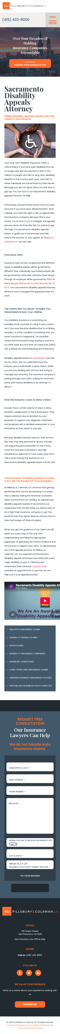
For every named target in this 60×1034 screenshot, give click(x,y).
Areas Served (37, 1028)
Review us (30, 1004)
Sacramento (39, 358)
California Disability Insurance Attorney (24, 1025)
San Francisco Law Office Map (30, 939)
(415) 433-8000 (15, 19)
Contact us (38, 566)
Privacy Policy (24, 1028)
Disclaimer (47, 1025)
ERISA (49, 279)
